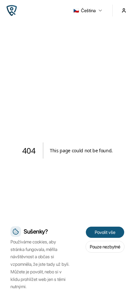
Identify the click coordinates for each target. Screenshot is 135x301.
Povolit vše (105, 232)
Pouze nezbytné (105, 246)
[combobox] (88, 10)
